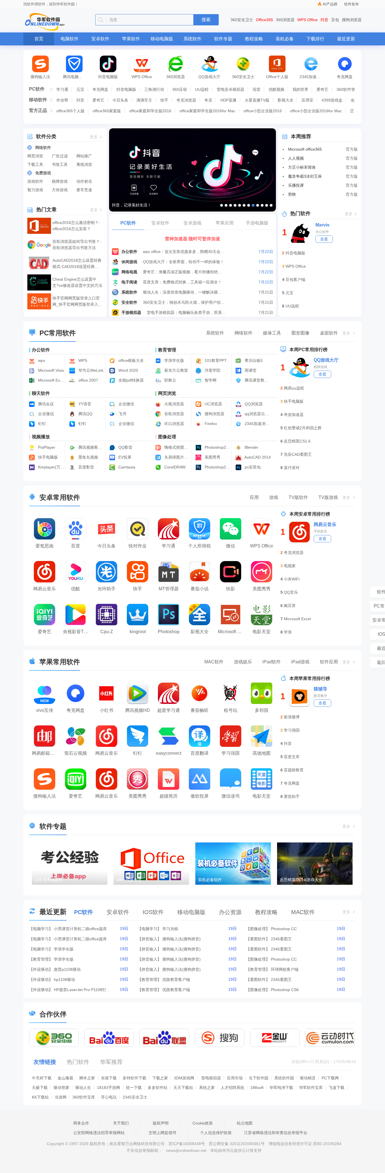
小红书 (106, 710)
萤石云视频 (75, 753)
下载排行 (315, 38)
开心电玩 (109, 1097)
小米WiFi (292, 579)
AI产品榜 (330, 4)
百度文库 (292, 756)
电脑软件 (70, 38)
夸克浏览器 (186, 100)
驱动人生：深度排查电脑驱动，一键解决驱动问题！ (184, 292)
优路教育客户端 (176, 979)
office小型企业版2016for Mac (316, 111)
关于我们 (121, 1123)
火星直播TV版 (257, 100)
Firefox (210, 423)
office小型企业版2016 (263, 111)
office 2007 (87, 380)
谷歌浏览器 (173, 413)
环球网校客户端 (284, 969)
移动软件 (38, 99)
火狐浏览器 (173, 404)
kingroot (138, 631)
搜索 (206, 19)
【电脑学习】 (41, 928)
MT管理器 (169, 588)
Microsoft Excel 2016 (50, 380)
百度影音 (85, 467)
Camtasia (126, 467)
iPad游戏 (300, 661)
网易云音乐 (44, 588)
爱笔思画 (45, 545)
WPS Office (307, 20)
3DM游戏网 (184, 1078)
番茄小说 (200, 588)
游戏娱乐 (243, 661)
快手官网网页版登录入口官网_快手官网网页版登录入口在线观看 (77, 301)
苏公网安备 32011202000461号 (237, 1143)
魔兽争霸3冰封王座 (305, 176)
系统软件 (192, 38)
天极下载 (40, 1088)
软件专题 (223, 38)
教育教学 (320, 696)
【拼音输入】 (149, 939)
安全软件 (129, 302)
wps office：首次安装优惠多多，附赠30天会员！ (184, 252)
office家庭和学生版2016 (150, 111)
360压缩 (179, 89)
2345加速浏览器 (314, 76)
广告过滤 (60, 156)
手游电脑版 (257, 223)
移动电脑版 (162, 38)
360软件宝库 (83, 1097)
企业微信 (125, 404)
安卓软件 (100, 38)
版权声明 (161, 1123)
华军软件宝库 (311, 1088)
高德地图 (262, 753)
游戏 (273, 497)
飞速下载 (336, 1088)
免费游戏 (43, 173)
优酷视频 (276, 89)
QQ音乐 (291, 592)
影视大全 (285, 100)
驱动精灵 (308, 1078)
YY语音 (84, 404)
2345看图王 (281, 939)
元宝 (80, 89)
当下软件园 (258, 1078)
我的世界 (300, 89)
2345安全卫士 (135, 1097)
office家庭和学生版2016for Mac (207, 111)
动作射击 (84, 181)
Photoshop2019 (217, 467)
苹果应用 (225, 223)
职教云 (169, 380)
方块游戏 (60, 190)
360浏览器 (285, 20)
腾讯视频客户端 (91, 447)
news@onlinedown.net (186, 1150)
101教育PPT (215, 360)
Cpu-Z (106, 631)
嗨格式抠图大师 (177, 447)
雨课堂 (250, 370)
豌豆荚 (290, 605)
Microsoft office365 (305, 149)
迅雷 (256, 89)
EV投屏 (124, 457)
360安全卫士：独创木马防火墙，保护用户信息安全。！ (184, 302)
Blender (251, 447)
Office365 (264, 20)
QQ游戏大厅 (209, 76)
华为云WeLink (90, 370)
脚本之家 (87, 1078)
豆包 (335, 20)
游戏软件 (35, 181)
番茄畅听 (200, 710)
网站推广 (84, 156)
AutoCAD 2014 (257, 457)
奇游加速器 (294, 414)
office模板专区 (129, 879)
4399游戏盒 (332, 100)
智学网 (209, 380)
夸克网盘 (345, 76)
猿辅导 (320, 688)
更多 (94, 137)
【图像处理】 (258, 928)
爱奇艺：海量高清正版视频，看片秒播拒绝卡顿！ (184, 272)
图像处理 (167, 436)
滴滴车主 (144, 100)
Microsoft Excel (297, 619)
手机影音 (320, 531)
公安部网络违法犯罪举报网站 (99, 1133)
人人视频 (296, 158)
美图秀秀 (211, 457)
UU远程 (202, 89)
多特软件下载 (134, 1078)
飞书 (121, 413)
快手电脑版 (47, 457)
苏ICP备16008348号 (187, 1143)
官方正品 (38, 110)
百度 (75, 545)
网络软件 (43, 147)
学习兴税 (170, 928)
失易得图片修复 (177, 457)
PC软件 (37, 89)
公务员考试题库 (48, 879)
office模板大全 (130, 360)
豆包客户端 (295, 279)
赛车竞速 (84, 190)
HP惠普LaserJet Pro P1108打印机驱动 (82, 989)
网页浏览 (35, 156)
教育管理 (167, 349)
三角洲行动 (154, 89)
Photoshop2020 (217, 447)
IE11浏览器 (173, 423)
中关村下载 (42, 1078)
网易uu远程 (294, 388)
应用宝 (307, 100)
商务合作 (81, 1123)
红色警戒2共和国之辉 (303, 428)
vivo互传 (44, 710)
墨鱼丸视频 (87, 457)
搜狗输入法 (40, 76)
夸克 (208, 100)
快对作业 (138, 545)
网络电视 (129, 272)
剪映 (292, 194)
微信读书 (231, 796)
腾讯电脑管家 (75, 76)
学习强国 (231, 753)
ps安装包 (252, 467)
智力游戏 (35, 190)
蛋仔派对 (292, 467)
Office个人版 (277, 76)
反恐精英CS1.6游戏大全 (301, 879)
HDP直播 (228, 100)
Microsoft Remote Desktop (232, 631)
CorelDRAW (174, 467)
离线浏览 (84, 164)
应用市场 (235, 1078)
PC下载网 (330, 1078)
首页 (38, 38)
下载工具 (35, 164)
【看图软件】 (258, 939)
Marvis (322, 225)
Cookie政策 (203, 1123)
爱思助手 (292, 796)
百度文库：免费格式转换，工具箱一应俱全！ (182, 282)
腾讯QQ (84, 413)
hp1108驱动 (64, 979)
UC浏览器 (212, 404)
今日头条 (120, 100)
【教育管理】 (41, 959)
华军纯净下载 (281, 1088)
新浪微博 (292, 717)
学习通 (62, 89)
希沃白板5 (253, 360)
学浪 (288, 632)
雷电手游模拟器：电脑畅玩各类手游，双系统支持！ (188, 312)
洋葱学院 (211, 370)
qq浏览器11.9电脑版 (257, 413)
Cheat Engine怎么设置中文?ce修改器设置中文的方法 (77, 282)
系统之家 (207, 1088)
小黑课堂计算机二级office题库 (80, 928)
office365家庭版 (107, 111)
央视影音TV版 (77, 631)
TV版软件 (298, 497)
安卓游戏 (192, 223)
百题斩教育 (294, 770)
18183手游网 (108, 1088)
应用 (254, 497)
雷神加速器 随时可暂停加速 (192, 238)
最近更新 (346, 38)
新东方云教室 (175, 370)
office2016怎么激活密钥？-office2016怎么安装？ (76, 225)
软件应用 (329, 661)
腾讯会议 (45, 404)
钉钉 (41, 423)
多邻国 (261, 710)
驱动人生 (83, 1088)
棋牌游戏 (60, 181)
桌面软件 (329, 333)
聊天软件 (41, 393)
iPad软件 (271, 661)
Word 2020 (127, 370)
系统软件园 (284, 1078)
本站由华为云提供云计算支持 (236, 1150)
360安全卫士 (242, 20)
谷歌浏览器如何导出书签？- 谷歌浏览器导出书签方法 (76, 244)
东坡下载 (109, 1078)
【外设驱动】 (41, 969)
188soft (257, 1088)
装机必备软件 (210, 879)
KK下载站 (40, 1097)
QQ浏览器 (253, 404)
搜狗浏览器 (352, 20)
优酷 (75, 588)
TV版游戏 (328, 497)
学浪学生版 (173, 360)
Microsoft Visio (50, 370)
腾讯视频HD (137, 710)
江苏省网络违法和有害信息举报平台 (275, 1133)
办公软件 (129, 252)
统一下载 (134, 1088)
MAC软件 (214, 661)
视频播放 (41, 436)
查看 (324, 239)
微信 (230, 545)
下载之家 (160, 1078)
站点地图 (245, 1123)
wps (41, 360)
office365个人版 (70, 111)
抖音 (324, 20)
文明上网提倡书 (162, 1133)
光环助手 (107, 588)
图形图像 (300, 333)
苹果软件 (131, 38)
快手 (164, 100)
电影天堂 (262, 631)
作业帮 (62, 100)
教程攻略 (254, 38)
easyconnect (168, 753)
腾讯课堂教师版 (257, 380)
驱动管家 (61, 1088)
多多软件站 (157, 1088)
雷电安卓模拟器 (230, 89)
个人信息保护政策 (216, 1133)
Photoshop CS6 (285, 989)
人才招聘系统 (232, 1088)
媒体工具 (272, 333)
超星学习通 (168, 710)
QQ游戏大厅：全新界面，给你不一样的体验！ (183, 262)
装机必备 (285, 38)
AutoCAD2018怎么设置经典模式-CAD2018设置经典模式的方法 (76, 264)
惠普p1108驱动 (67, 969)
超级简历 (169, 796)
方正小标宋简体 (302, 167)
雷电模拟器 (211, 1078)
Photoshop (169, 631)
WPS (82, 360)
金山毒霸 (65, 1078)
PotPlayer (46, 447)
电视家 (290, 566)
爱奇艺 (322, 89)
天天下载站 (183, 1088)
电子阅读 (129, 282)
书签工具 (60, 164)
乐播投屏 (296, 185)
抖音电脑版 (108, 76)
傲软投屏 (200, 796)
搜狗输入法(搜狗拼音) (181, 939)
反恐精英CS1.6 (297, 441)
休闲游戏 (129, 262)
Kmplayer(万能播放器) (50, 467)
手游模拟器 (131, 312)
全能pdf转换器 (130, 380)
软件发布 (351, 4)
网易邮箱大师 (45, 753)
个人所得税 (199, 545)
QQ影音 (124, 447)
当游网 (61, 1097)
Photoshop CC (284, 928)
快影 (230, 588)
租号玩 (230, 710)
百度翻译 (200, 753)
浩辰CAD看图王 (298, 454)
